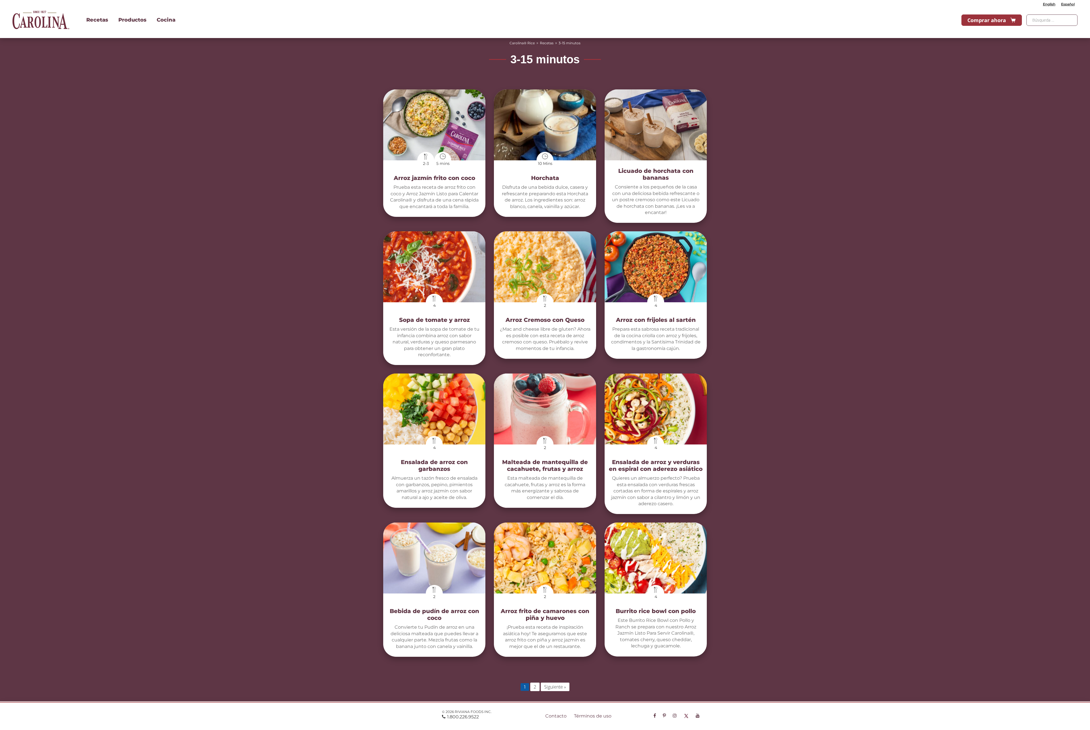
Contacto (556, 716)
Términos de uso (592, 716)
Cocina (166, 20)
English (1049, 4)
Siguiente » (555, 687)
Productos (132, 20)
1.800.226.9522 (463, 716)
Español (1068, 4)
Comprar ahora (986, 20)
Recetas (97, 20)
